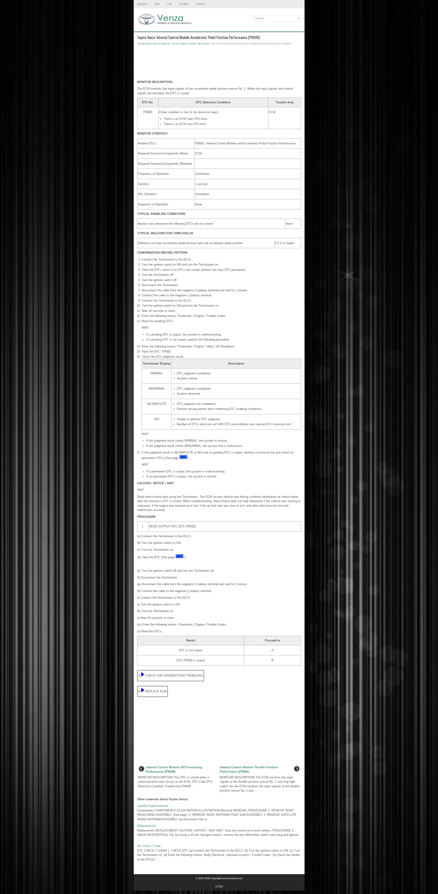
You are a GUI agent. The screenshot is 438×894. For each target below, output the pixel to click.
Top (169, 4)
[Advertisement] (219, 64)
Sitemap (184, 4)
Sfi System (203, 43)
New (157, 4)
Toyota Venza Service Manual (153, 43)
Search (200, 4)
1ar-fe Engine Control (184, 43)
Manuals (142, 4)
